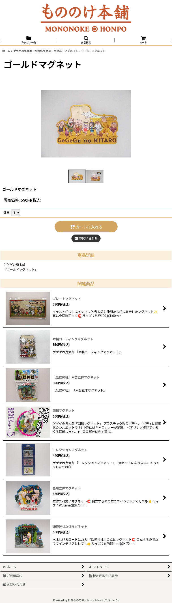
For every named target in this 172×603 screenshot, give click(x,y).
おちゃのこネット (78, 600)
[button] (86, 39)
